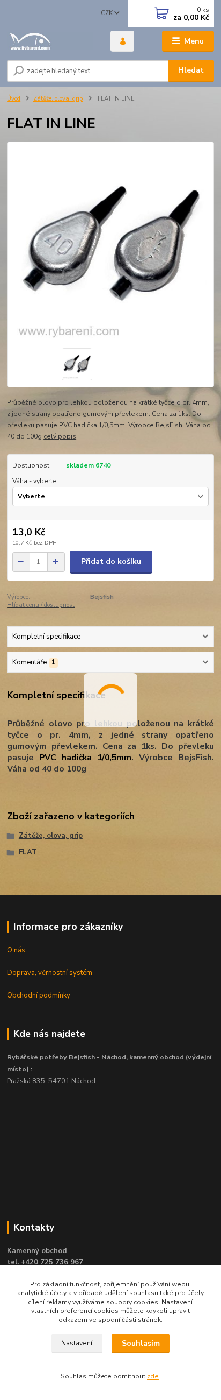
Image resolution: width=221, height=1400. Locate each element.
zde (153, 1376)
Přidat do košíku (111, 561)
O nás (16, 950)
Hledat (191, 70)
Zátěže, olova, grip (58, 99)
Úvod (13, 99)
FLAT (28, 852)
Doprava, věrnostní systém (49, 973)
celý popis (59, 436)
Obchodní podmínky (38, 995)
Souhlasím (141, 1343)
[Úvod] (50, 41)
